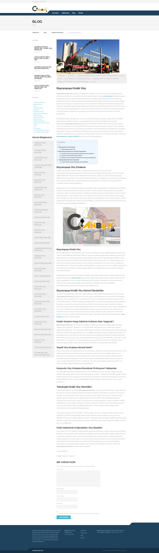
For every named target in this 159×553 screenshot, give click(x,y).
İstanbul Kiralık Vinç (37, 550)
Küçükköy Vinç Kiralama (40, 310)
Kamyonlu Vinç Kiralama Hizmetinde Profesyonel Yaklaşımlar (79, 157)
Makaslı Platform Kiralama (41, 113)
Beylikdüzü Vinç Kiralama (40, 203)
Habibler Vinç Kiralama (39, 257)
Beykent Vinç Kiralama (39, 196)
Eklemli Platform (38, 104)
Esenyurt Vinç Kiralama (39, 224)
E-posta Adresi (61, 496)
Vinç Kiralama (70, 78)
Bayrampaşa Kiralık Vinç (99, 78)
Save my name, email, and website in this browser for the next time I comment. (79, 513)
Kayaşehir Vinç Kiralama (40, 295)
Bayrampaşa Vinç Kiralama (67, 147)
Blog (73, 13)
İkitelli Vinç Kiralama (42, 276)
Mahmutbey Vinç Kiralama (40, 323)
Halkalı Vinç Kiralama (42, 263)
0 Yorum (93, 81)
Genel (35, 106)
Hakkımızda (65, 13)
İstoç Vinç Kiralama (42, 281)
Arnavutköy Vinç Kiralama (40, 159)
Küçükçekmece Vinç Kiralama (42, 302)
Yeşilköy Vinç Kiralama (39, 341)
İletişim (81, 13)
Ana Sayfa (55, 13)
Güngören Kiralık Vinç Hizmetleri (43, 249)
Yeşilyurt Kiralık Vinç (42, 347)
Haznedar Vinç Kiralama (40, 269)
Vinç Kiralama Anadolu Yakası (41, 130)
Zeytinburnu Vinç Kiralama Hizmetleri (42, 354)
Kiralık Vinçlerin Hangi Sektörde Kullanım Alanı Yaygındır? (78, 153)
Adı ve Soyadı (60, 488)
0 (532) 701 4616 (117, 532)
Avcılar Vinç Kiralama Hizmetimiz (42, 166)
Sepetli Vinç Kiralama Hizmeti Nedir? (72, 155)
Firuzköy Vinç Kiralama (39, 231)
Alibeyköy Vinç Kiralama (40, 144)
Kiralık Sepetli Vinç (38, 108)
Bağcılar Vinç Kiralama (39, 174)
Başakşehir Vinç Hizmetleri (40, 188)
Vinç (65, 78)
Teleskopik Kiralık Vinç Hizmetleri (69, 160)
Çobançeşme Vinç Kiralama (41, 211)
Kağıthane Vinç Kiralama (40, 288)
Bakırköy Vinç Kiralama (39, 181)
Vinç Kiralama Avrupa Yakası (82, 78)
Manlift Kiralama (38, 115)
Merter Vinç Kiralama (42, 334)
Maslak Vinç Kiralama (42, 329)
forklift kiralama (45, 534)
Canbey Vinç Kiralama (83, 75)
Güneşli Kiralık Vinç (42, 243)
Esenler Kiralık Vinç (42, 217)
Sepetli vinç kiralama (37, 536)
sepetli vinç (93, 278)
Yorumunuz (60, 469)
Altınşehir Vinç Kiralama (40, 151)
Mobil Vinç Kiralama (112, 75)
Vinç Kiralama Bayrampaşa (81, 81)
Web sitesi (59, 503)
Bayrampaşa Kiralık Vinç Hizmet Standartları (72, 151)
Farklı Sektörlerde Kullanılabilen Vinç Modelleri (75, 162)
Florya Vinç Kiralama (42, 237)
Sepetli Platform (38, 119)
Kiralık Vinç (92, 75)
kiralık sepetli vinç (39, 539)
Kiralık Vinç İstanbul (101, 75)
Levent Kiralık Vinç (41, 316)
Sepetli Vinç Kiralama (39, 121)
